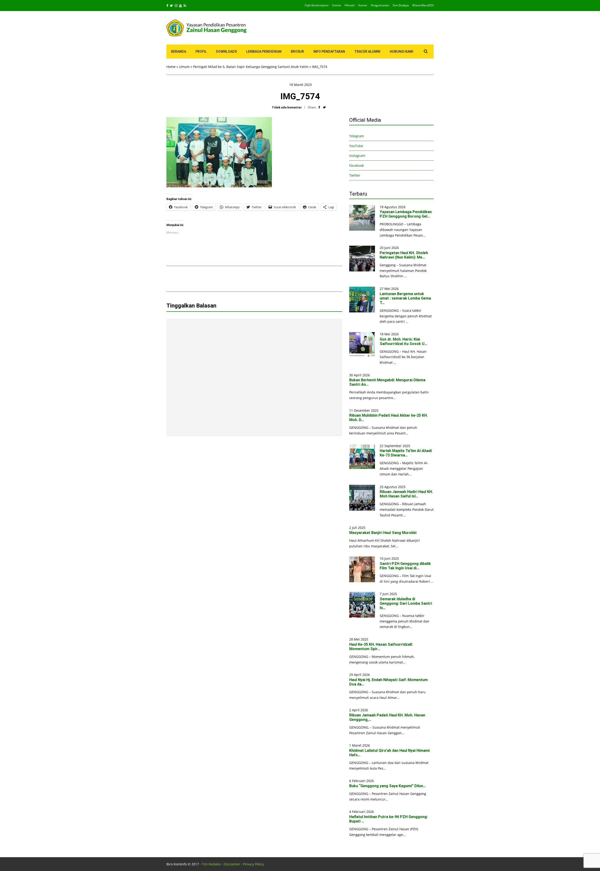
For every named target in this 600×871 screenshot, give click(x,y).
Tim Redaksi (211, 864)
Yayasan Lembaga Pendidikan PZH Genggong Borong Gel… (406, 214)
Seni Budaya (401, 5)
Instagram (357, 155)
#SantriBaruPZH (423, 5)
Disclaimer (232, 864)
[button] (219, 152)
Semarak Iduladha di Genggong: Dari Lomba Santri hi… (406, 603)
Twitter (354, 175)
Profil (201, 51)
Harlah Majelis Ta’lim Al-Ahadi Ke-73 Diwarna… (406, 452)
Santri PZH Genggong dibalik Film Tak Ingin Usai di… (405, 565)
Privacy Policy (253, 864)
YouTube (356, 146)
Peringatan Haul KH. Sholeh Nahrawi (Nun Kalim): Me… (404, 255)
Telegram (356, 136)
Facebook (356, 165)
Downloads (226, 51)
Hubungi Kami (401, 51)
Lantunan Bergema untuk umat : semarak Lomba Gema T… (405, 298)
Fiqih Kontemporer (317, 5)
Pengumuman (380, 5)
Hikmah (350, 5)
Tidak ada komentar (287, 107)
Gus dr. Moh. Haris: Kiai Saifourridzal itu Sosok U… (403, 341)
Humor (362, 5)
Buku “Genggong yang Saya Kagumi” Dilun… (387, 786)
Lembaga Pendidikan (263, 51)
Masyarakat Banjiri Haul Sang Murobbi (382, 532)
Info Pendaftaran (329, 51)
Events (336, 5)
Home (171, 66)
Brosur (297, 51)
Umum (184, 66)
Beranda (178, 51)
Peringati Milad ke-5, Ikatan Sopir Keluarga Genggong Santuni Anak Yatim (250, 66)
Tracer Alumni (367, 51)
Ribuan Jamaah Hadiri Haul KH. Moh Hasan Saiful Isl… (406, 493)
